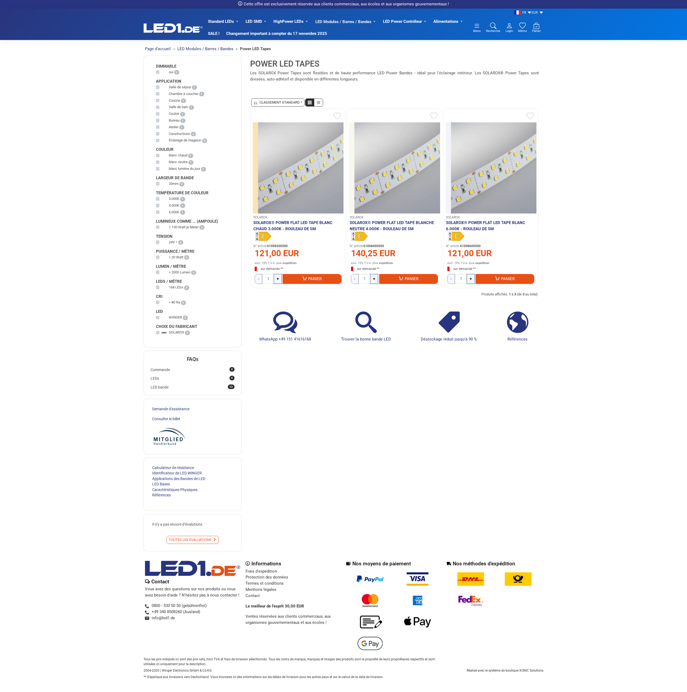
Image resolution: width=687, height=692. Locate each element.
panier (315, 278)
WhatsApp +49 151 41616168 (285, 339)
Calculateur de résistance (173, 468)
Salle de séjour (180, 87)
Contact (253, 595)
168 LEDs (176, 287)
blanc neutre (178, 162)
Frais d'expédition (261, 571)
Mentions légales (261, 589)
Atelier (173, 127)
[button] (309, 102)
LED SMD (254, 21)
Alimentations (445, 21)
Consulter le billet (166, 419)
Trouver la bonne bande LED (366, 339)
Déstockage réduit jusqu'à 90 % (449, 339)
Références (517, 339)
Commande (192, 369)
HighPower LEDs (288, 21)
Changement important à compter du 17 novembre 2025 (276, 33)
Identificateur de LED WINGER (177, 473)
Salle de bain (178, 107)
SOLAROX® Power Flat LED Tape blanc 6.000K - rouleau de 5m (485, 225)
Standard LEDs (221, 21)
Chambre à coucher (183, 94)
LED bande (192, 387)
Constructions (179, 134)
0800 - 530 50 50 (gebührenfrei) (179, 605)
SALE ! (214, 33)
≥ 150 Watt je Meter (184, 227)
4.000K (174, 205)
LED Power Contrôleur (402, 21)
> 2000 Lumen (179, 272)
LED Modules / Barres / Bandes (343, 21)
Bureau (174, 120)
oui (171, 72)
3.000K (174, 199)
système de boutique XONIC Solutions (515, 670)
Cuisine (174, 100)
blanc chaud (178, 155)
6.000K (174, 212)
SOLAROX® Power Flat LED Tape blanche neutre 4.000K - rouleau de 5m (392, 225)
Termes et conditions (265, 583)
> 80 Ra (174, 302)
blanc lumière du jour (184, 169)
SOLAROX (260, 217)
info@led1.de (163, 618)
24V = (173, 242)
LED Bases (161, 484)
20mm (173, 184)
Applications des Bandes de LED (178, 479)
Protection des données (267, 577)
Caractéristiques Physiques (175, 490)
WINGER (175, 317)
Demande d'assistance (170, 409)
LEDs (192, 378)
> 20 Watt (176, 257)
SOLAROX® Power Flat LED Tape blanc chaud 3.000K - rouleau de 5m (292, 225)
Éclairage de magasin (185, 140)
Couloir (174, 114)
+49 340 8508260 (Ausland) (176, 611)
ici (234, 677)
